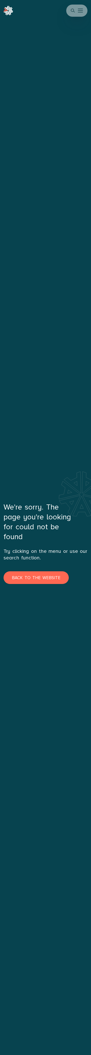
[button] (81, 11)
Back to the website (36, 577)
